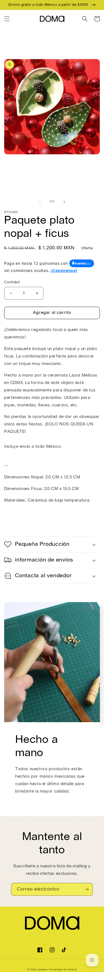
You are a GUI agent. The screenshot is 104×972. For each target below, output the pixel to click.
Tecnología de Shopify (63, 969)
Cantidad (11, 282)
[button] (7, 19)
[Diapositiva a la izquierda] (40, 202)
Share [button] (16, 526)
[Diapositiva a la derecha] (64, 202)
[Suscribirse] (86, 889)
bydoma (43, 969)
